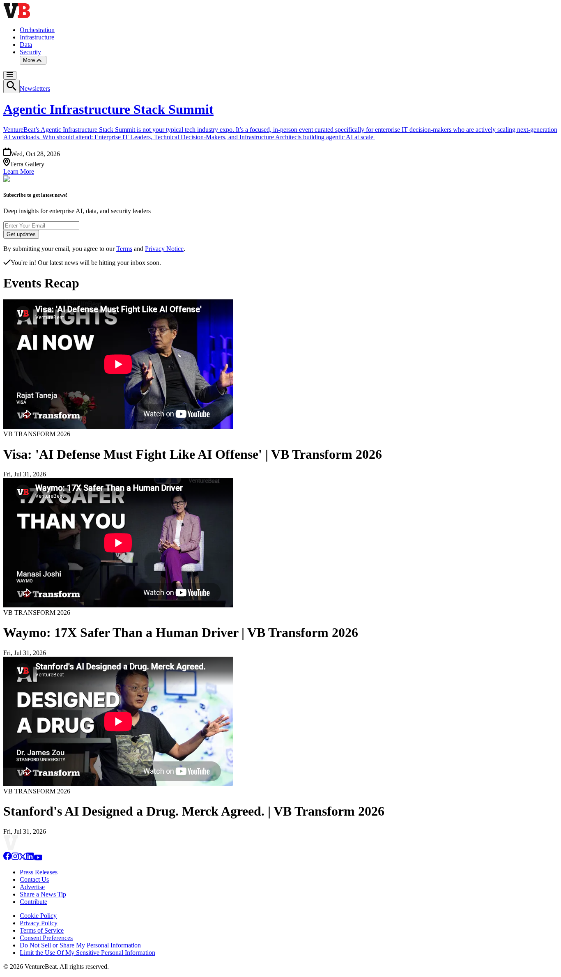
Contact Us (34, 879)
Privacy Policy (38, 923)
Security (30, 51)
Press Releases (38, 872)
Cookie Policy (38, 915)
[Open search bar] (11, 86)
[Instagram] (15, 858)
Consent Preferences (46, 937)
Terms (124, 248)
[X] (22, 858)
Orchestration (37, 29)
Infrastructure (37, 37)
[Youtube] (38, 858)
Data (26, 44)
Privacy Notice (164, 248)
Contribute (33, 901)
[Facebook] (7, 858)
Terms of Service (42, 930)
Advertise (32, 886)
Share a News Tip (43, 894)
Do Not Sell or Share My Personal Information (80, 945)
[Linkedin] (30, 858)
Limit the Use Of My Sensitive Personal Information (87, 952)
